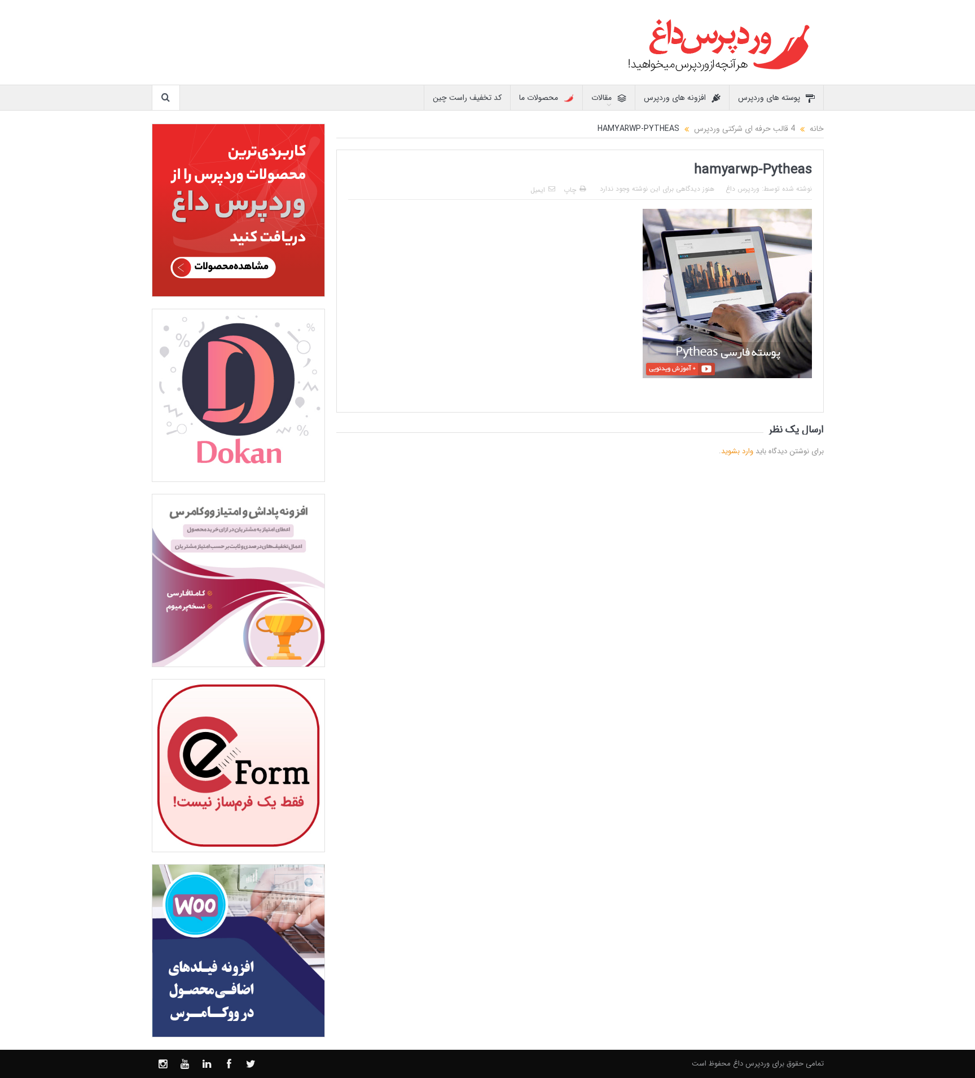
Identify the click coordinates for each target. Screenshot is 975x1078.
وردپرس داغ (742, 188)
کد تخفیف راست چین (467, 97)
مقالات (601, 97)
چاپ (570, 190)
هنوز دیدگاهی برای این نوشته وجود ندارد (657, 188)
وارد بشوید (737, 451)
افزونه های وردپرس (675, 97)
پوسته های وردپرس (769, 97)
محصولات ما (538, 97)
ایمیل (537, 190)
